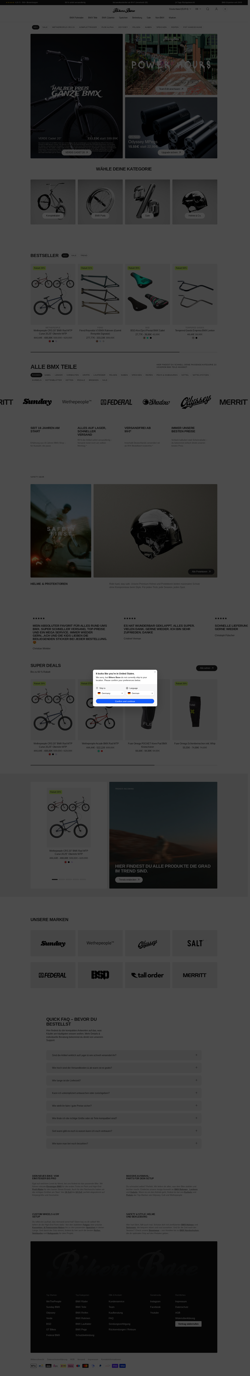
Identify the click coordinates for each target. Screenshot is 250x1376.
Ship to (102, 688)
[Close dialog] (155, 672)
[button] (110, 693)
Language (133, 688)
